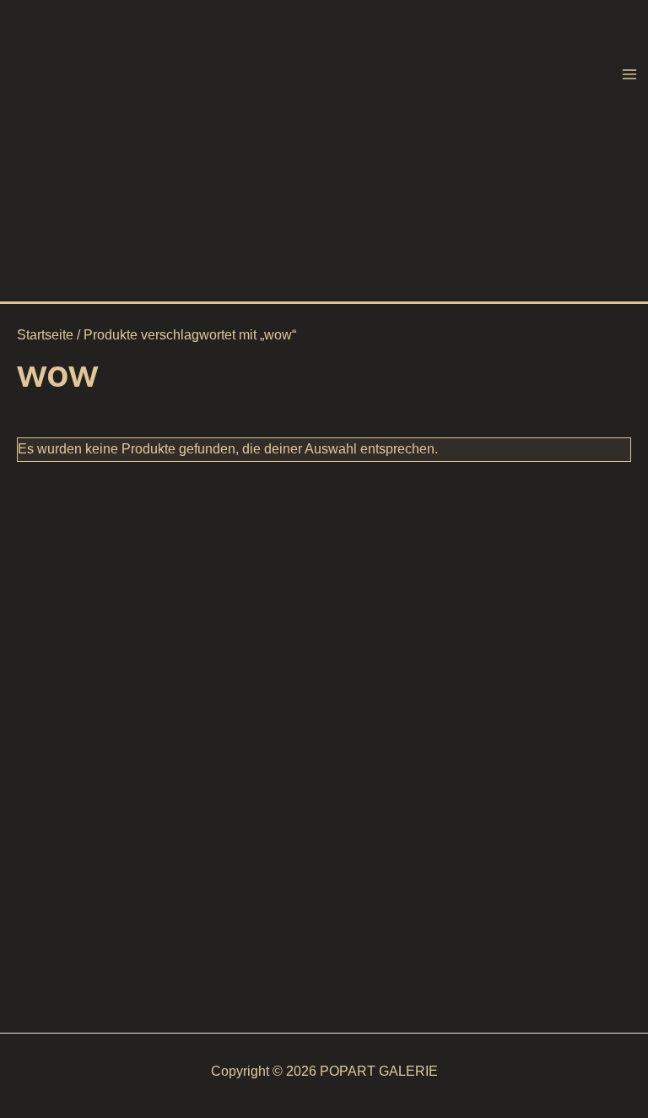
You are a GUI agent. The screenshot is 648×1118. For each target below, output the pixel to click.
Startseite (45, 335)
